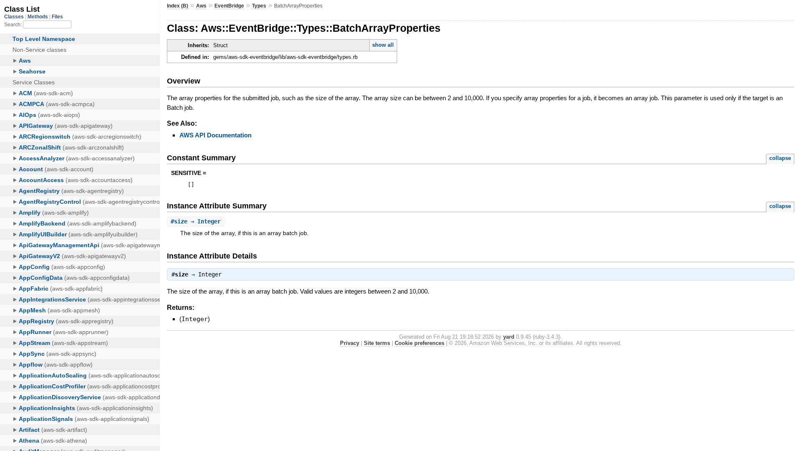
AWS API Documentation (215, 135)
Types (259, 6)
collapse (780, 158)
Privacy (349, 343)
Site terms (377, 343)
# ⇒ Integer (196, 221)
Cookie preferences (419, 343)
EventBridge (229, 6)
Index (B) (177, 6)
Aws (201, 6)
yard (508, 337)
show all (383, 45)
